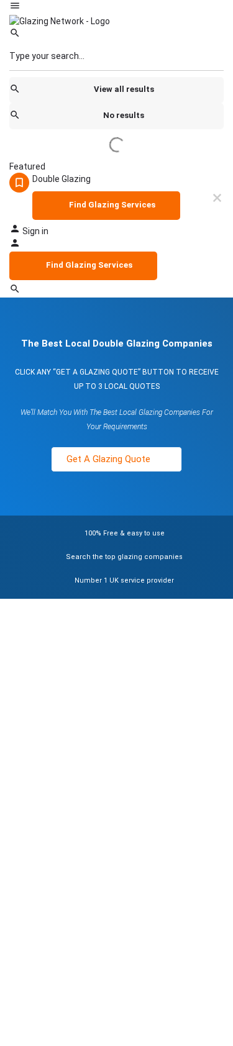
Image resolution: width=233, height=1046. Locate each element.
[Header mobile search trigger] (15, 291)
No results (123, 115)
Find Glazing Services (112, 204)
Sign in (35, 231)
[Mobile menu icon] (116, 7)
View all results (124, 89)
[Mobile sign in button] (15, 245)
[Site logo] (59, 20)
